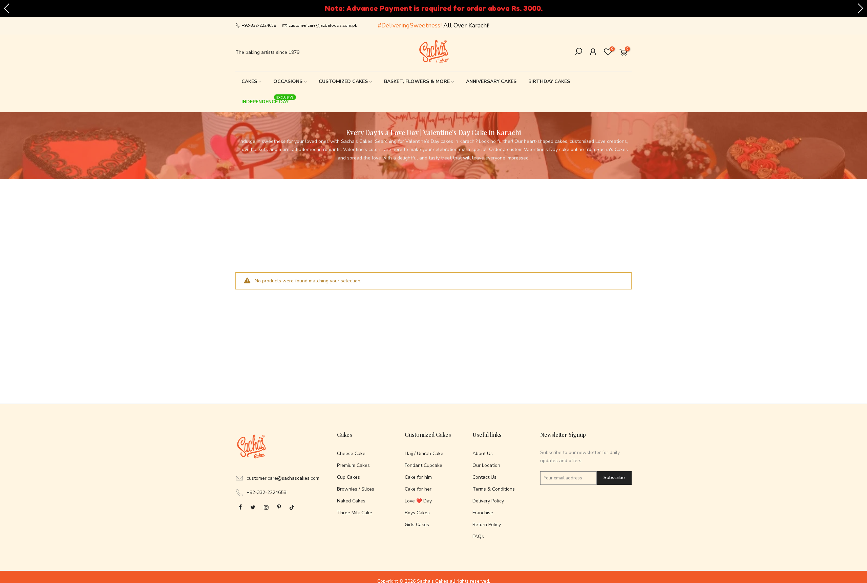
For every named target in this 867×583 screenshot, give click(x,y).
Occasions (287, 81)
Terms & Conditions (493, 489)
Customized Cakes (343, 81)
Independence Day (267, 100)
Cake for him (418, 477)
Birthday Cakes (549, 81)
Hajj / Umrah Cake (424, 453)
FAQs (478, 536)
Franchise (482, 513)
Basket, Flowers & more (417, 81)
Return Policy (486, 524)
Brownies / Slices (355, 489)
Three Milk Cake (354, 513)
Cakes (249, 81)
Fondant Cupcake (423, 465)
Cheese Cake (351, 453)
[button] (6, 8)
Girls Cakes (417, 524)
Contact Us (484, 477)
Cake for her (418, 489)
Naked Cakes (351, 501)
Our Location (486, 465)
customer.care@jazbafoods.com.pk (323, 25)
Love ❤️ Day (418, 501)
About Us (482, 453)
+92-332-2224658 (258, 25)
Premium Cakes (353, 465)
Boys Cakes (417, 513)
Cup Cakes (348, 477)
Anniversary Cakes (491, 81)
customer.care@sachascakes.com (283, 478)
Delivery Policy (488, 501)
